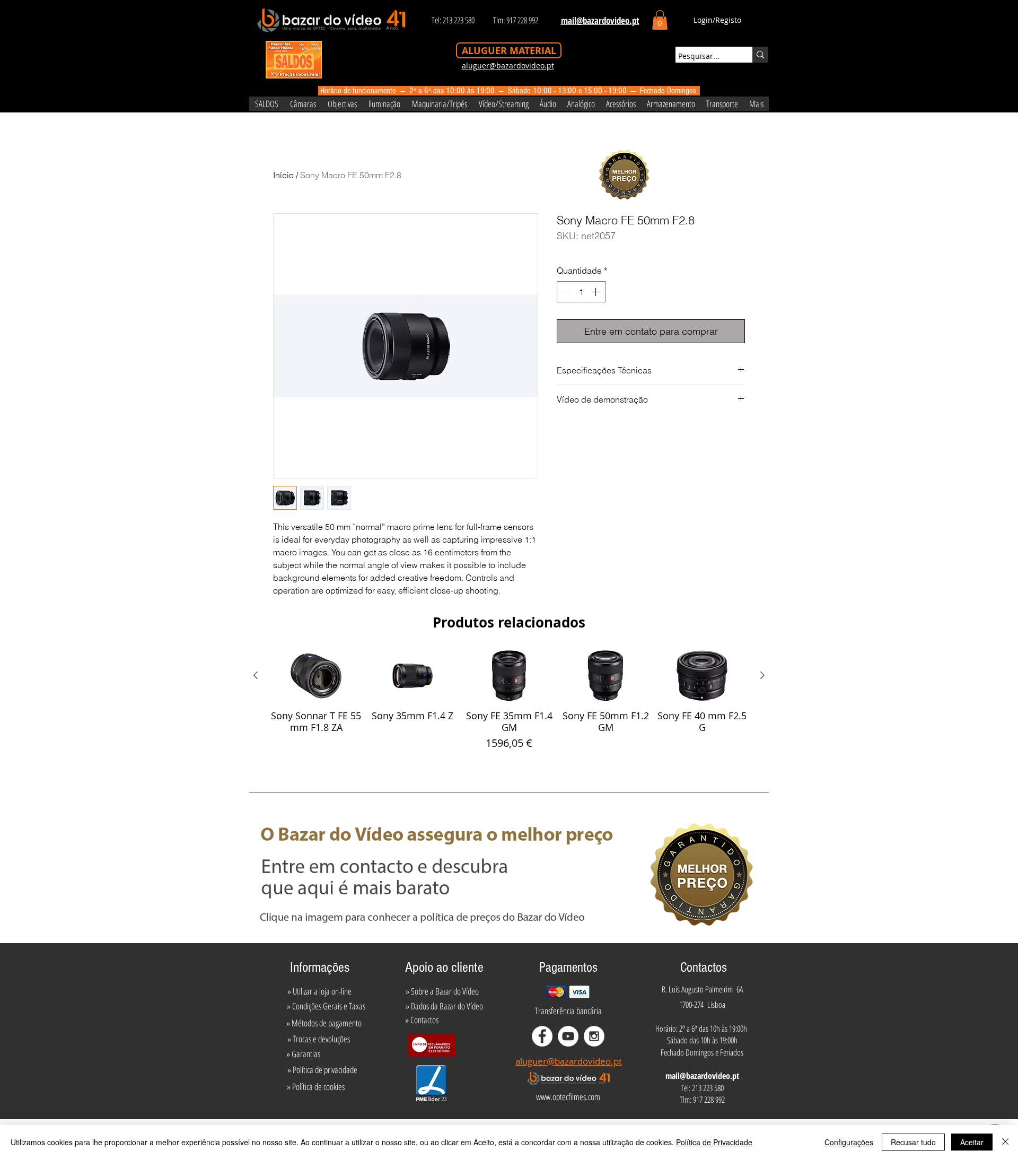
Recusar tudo (913, 1142)
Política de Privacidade (714, 1142)
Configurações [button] (848, 1142)
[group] (509, 701)
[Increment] (596, 292)
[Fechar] (1005, 1142)
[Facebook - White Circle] (542, 1036)
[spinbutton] (581, 292)
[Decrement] (565, 292)
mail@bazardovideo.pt (702, 1076)
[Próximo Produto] (762, 675)
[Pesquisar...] (760, 55)
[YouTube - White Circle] (568, 1036)
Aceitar (972, 1142)
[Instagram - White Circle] (594, 1036)
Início (283, 175)
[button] (660, 20)
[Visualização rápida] (316, 675)
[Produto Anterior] (255, 675)
